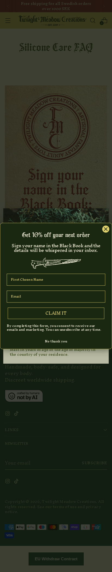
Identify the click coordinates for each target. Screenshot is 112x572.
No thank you (56, 341)
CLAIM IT (56, 313)
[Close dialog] (105, 229)
